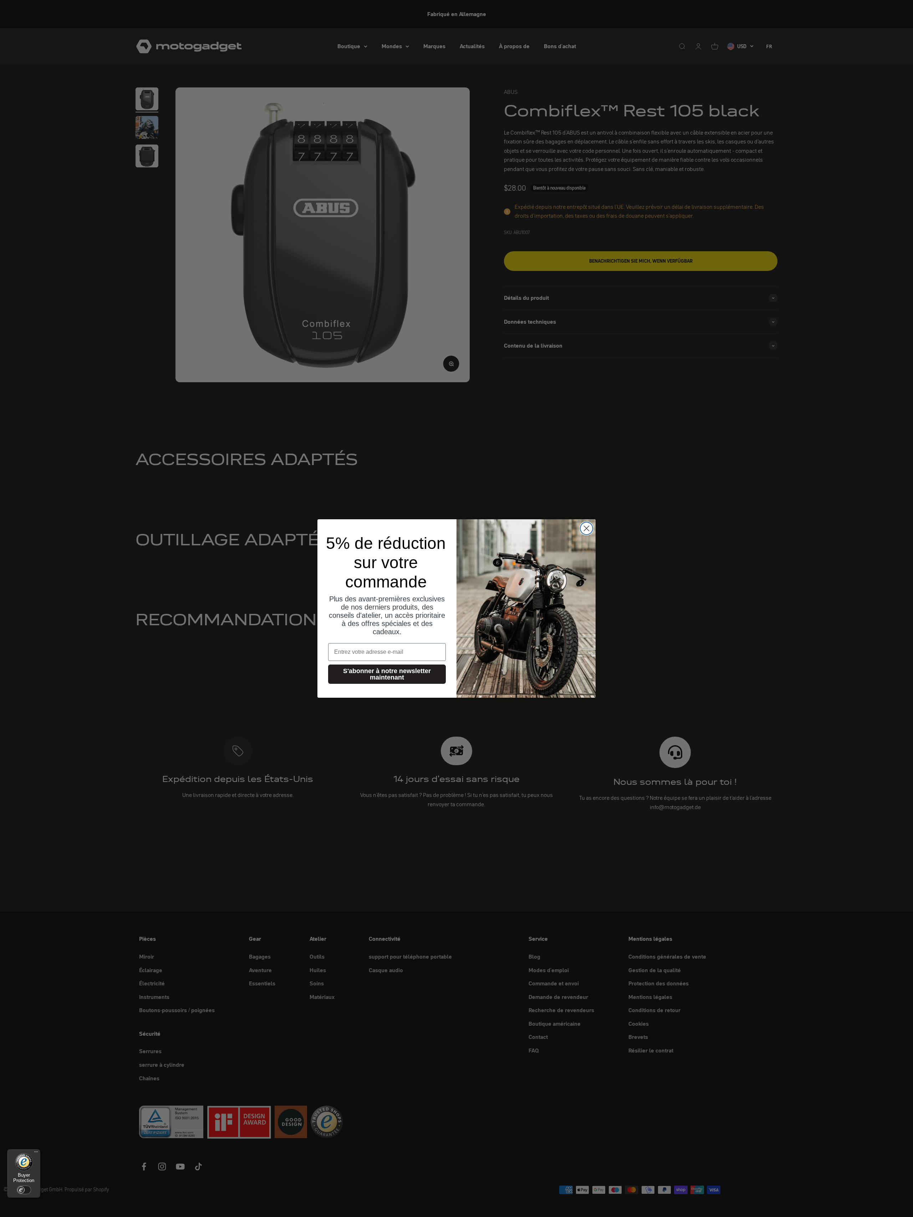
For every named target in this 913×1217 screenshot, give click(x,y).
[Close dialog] (586, 528)
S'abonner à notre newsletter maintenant (387, 674)
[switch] (24, 1190)
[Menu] (36, 1153)
